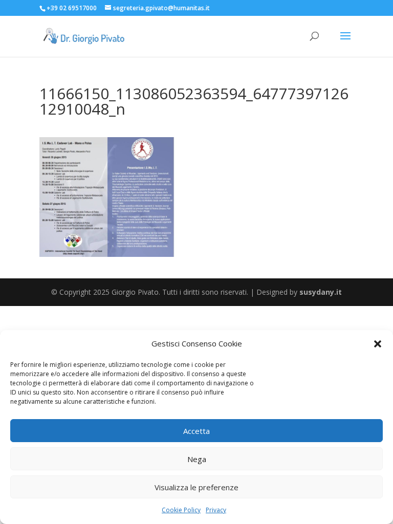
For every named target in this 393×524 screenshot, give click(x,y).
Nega (196, 459)
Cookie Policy (181, 510)
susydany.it (320, 292)
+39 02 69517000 (72, 8)
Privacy (216, 510)
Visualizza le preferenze (196, 487)
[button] (378, 344)
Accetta (196, 431)
